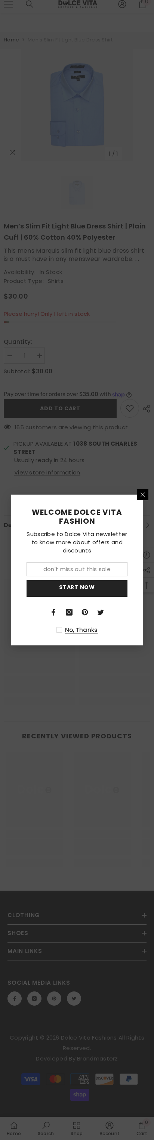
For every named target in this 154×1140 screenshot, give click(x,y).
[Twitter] (100, 612)
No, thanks (81, 630)
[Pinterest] (85, 612)
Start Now (77, 587)
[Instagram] (69, 612)
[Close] (142, 494)
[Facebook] (53, 612)
